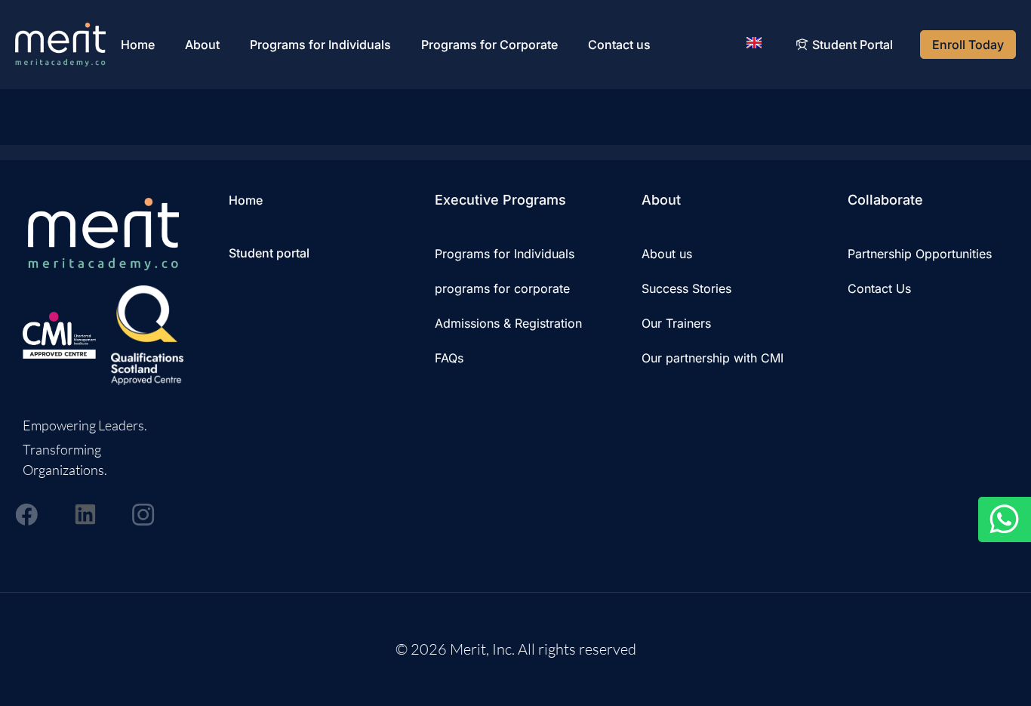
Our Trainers (676, 323)
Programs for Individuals (320, 44)
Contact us (619, 44)
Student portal (269, 253)
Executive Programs (500, 200)
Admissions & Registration (508, 323)
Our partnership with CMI (712, 357)
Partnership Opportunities (920, 253)
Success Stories (686, 288)
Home (138, 44)
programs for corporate (502, 288)
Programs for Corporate (489, 44)
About (202, 44)
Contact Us (879, 288)
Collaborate (885, 200)
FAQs (449, 357)
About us (667, 253)
